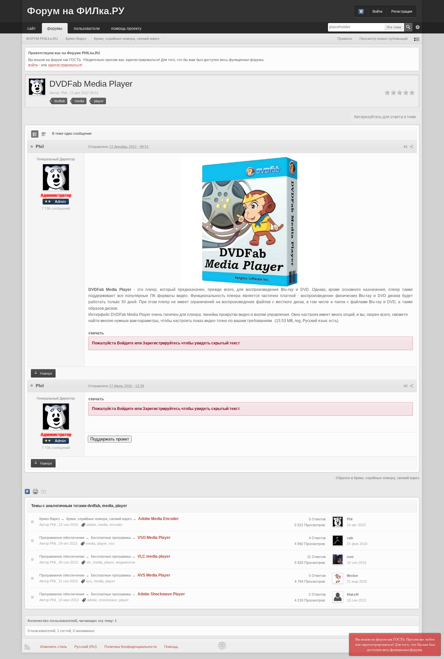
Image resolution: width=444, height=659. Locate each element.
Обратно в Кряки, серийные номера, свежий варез (377, 478)
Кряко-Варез (49, 519)
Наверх (45, 373)
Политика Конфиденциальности (130, 647)
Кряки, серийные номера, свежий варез (99, 519)
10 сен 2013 (356, 600)
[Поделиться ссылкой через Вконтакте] (27, 491)
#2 (406, 386)
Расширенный (417, 27)
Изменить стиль (53, 647)
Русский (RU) (85, 647)
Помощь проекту (126, 28)
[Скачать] (43, 491)
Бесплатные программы (111, 538)
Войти (377, 11)
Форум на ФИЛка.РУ (75, 11)
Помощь (171, 647)
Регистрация (401, 11)
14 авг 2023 (356, 525)
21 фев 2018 (357, 544)
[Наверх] (222, 646)
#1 (406, 147)
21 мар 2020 (357, 581)
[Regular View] (34, 134)
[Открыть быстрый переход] (416, 38)
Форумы (54, 28)
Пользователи (87, 28)
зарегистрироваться (64, 65)
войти (33, 65)
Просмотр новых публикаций (383, 39)
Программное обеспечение (62, 538)
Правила (344, 39)
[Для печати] (35, 491)
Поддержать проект (109, 439)
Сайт (31, 28)
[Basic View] (43, 134)
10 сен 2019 (356, 563)
